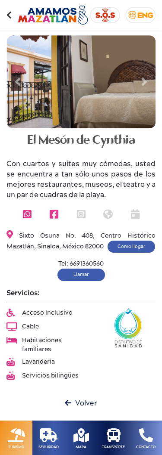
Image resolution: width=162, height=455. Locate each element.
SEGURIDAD (48, 447)
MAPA (81, 447)
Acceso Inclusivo (47, 313)
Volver (84, 403)
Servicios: (23, 293)
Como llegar (132, 246)
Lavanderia (38, 362)
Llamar (81, 274)
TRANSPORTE (113, 447)
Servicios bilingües (50, 375)
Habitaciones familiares (42, 345)
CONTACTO (146, 447)
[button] (17, 81)
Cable (30, 326)
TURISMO (16, 447)
